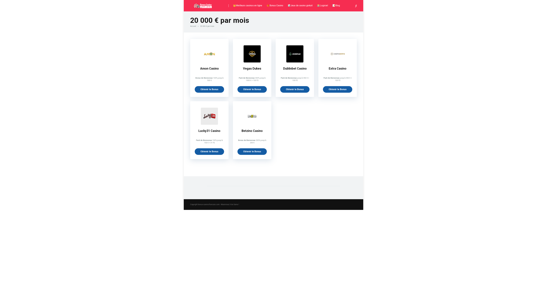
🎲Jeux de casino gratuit (300, 5)
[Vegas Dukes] (252, 61)
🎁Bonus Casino (275, 5)
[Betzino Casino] (252, 124)
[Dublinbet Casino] (294, 61)
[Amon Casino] (209, 61)
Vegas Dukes (252, 68)
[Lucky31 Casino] (209, 124)
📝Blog (336, 5)
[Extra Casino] (337, 61)
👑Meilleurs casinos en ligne (247, 5)
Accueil (193, 26)
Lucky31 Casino (209, 131)
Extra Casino (337, 68)
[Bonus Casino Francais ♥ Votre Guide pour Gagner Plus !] (202, 5)
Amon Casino (209, 68)
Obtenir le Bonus (209, 89)
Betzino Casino (252, 131)
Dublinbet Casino (295, 68)
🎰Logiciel (322, 5)
